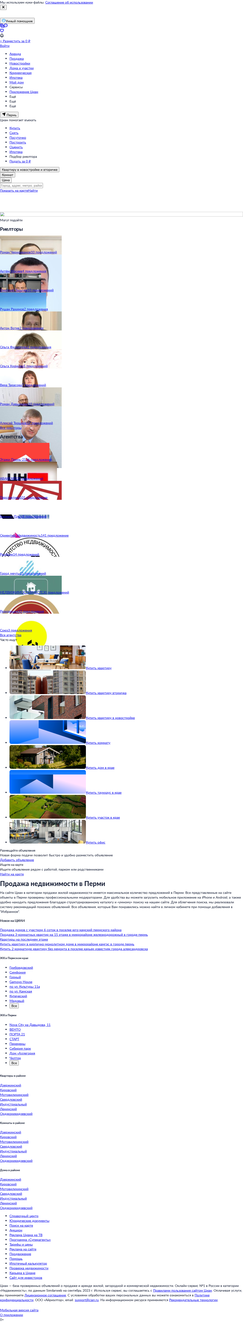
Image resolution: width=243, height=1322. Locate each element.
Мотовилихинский (14, 1094)
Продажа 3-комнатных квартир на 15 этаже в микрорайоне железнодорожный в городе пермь (74, 934)
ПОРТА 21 (17, 1034)
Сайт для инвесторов (25, 1277)
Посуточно (17, 137)
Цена (6, 180)
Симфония (17, 972)
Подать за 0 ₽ (20, 161)
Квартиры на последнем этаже (24, 939)
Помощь (16, 1258)
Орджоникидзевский (16, 1113)
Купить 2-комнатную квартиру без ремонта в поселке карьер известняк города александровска (74, 948)
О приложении (11, 1315)
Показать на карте (14, 190)
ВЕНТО (15, 1029)
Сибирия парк (20, 1048)
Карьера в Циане (22, 1273)
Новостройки (19, 63)
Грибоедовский (21, 967)
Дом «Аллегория (22, 1053)
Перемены (17, 1043)
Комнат (7, 174)
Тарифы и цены (21, 1244)
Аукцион (15, 1230)
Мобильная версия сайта (19, 1310)
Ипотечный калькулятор (28, 1263)
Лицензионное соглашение (45, 1295)
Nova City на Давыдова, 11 (30, 1024)
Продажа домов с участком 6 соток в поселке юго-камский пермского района (61, 930)
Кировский (8, 1090)
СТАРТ (14, 1039)
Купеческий (18, 996)
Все (14, 1005)
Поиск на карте (21, 1225)
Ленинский (8, 1109)
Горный (15, 977)
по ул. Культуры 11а (24, 986)
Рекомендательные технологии (193, 1300)
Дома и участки (21, 68)
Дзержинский (10, 1085)
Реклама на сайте (22, 1249)
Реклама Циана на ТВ (25, 1235)
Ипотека (16, 77)
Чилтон (15, 1058)
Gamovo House (20, 981)
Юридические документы (29, 1220)
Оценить (16, 147)
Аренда (15, 53)
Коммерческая (20, 72)
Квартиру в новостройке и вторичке (29, 169)
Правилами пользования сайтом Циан (182, 1290)
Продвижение (20, 1254)
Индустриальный (13, 1104)
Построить (17, 142)
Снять (14, 132)
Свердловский (11, 1099)
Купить (14, 128)
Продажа (16, 58)
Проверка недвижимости (28, 1268)
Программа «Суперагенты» (30, 1239)
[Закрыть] (3, 7)
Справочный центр (23, 1216)
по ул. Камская (20, 991)
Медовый (16, 1000)
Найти (33, 190)
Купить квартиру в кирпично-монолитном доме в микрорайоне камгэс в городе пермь (67, 944)
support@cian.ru (87, 1300)
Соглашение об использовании (69, 2)
